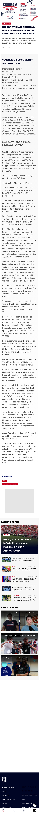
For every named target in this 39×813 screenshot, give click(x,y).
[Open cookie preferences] (35, 805)
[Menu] (34, 810)
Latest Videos (9, 607)
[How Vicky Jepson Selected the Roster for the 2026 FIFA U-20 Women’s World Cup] (6, 569)
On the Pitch (6, 23)
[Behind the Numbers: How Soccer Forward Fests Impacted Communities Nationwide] (6, 559)
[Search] (13, 810)
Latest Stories (10, 522)
